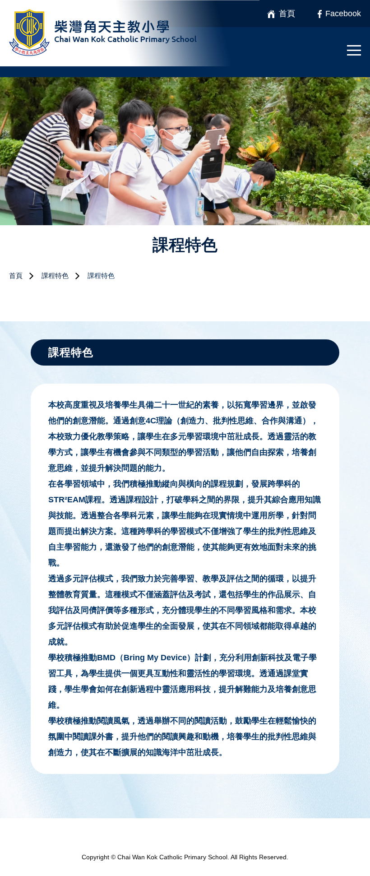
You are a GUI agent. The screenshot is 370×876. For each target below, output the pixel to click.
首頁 (16, 275)
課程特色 (55, 275)
